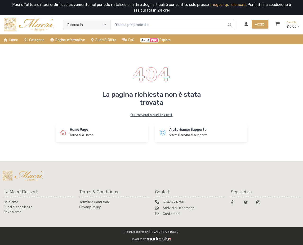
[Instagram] (259, 203)
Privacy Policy (90, 207)
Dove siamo (12, 212)
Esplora (165, 40)
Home (13, 40)
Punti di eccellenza (18, 207)
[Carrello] (277, 24)
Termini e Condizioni (94, 202)
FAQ (131, 40)
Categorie (36, 40)
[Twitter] (247, 203)
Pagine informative (70, 40)
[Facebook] (234, 203)
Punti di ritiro (105, 40)
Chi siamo (11, 202)
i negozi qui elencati (228, 4)
